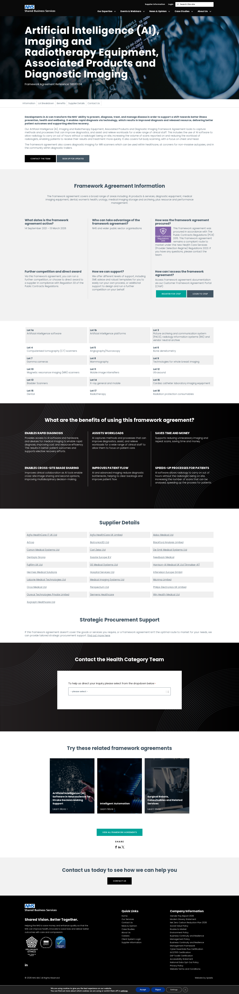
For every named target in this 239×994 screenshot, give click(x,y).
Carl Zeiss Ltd (98, 549)
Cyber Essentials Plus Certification (186, 949)
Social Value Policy (179, 925)
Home (125, 916)
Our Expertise (104, 11)
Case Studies (182, 11)
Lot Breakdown (46, 103)
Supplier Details (76, 103)
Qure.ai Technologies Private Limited (48, 594)
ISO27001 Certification (180, 952)
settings (124, 991)
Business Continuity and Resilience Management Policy (187, 937)
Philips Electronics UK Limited (169, 587)
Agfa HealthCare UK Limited (106, 535)
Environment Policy (179, 932)
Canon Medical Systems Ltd (43, 549)
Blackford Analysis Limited (168, 542)
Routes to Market (178, 929)
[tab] (116, 847)
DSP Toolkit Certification (181, 955)
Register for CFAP (171, 293)
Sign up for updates (73, 158)
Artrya (30, 542)
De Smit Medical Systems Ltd (170, 549)
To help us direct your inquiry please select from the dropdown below (112, 683)
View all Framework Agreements (119, 832)
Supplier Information (155, 4)
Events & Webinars (130, 11)
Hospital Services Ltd (102, 572)
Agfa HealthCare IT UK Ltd (42, 535)
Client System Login (131, 939)
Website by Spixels (204, 977)
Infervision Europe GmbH (167, 572)
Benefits (61, 103)
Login (170, 4)
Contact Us (94, 103)
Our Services (128, 919)
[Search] (177, 4)
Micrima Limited (162, 579)
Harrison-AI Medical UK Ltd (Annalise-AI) (176, 564)
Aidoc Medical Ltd (163, 535)
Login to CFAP (200, 293)
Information (29, 103)
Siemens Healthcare (102, 594)
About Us (203, 11)
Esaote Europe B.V (100, 557)
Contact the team (40, 158)
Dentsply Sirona (36, 557)
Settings (174, 989)
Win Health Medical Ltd (166, 594)
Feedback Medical (163, 557)
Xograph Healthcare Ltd (41, 602)
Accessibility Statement (181, 959)
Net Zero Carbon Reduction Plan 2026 (188, 922)
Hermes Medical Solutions (42, 572)
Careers (125, 935)
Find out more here (98, 635)
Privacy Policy (176, 965)
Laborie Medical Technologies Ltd (46, 579)
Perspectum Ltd (99, 587)
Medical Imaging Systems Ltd (107, 579)
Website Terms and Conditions (185, 969)
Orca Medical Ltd (36, 587)
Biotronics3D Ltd (99, 542)
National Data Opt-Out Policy (184, 962)
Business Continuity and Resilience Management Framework (187, 944)
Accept (143, 989)
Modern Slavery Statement (183, 919)
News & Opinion (158, 11)
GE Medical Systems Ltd (104, 564)
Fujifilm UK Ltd (34, 564)
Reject (158, 989)
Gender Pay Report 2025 (182, 916)
